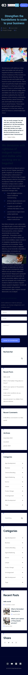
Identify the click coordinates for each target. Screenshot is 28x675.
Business (7, 468)
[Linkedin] (20, 664)
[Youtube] (12, 664)
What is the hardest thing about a (17, 610)
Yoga (6, 505)
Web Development (10, 500)
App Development (10, 463)
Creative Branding (10, 472)
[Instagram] (8, 664)
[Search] (22, 518)
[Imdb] (16, 664)
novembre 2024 (8, 438)
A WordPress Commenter (10, 417)
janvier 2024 (6, 446)
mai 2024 (6, 442)
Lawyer (7, 486)
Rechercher (8, 352)
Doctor (7, 482)
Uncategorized (9, 495)
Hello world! (6, 377)
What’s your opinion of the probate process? (17, 621)
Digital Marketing (10, 477)
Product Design (7, 30)
